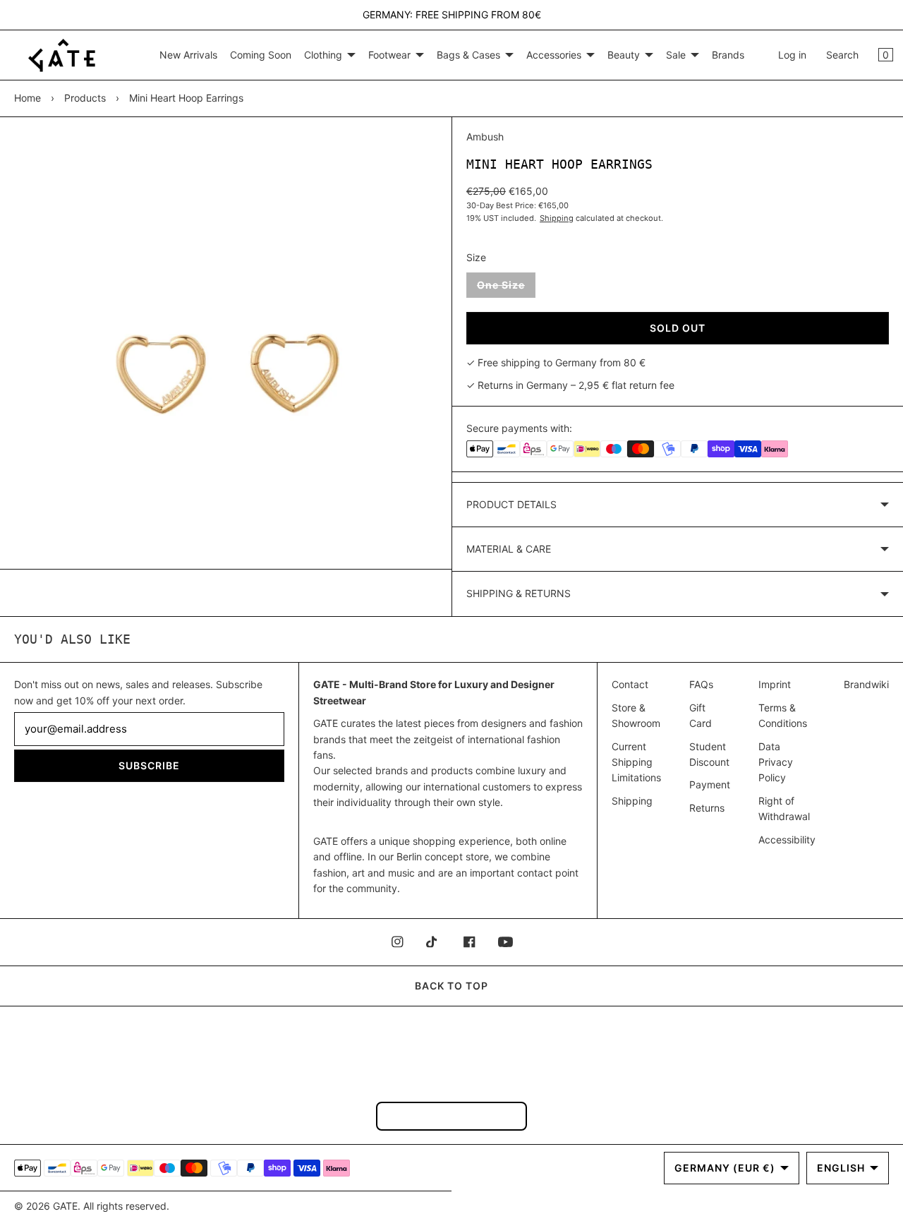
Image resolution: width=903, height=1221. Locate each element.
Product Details (511, 504)
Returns (707, 808)
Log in (792, 55)
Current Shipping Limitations (636, 762)
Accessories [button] (553, 55)
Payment (709, 784)
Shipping (557, 218)
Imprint (774, 684)
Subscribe (149, 765)
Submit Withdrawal (451, 1115)
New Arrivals (188, 55)
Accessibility (787, 840)
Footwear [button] (389, 55)
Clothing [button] (323, 55)
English (841, 1168)
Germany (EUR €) (724, 1168)
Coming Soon (260, 55)
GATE (65, 1206)
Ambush (485, 137)
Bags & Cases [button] (468, 55)
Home (27, 98)
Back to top (451, 986)
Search (842, 55)
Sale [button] (676, 55)
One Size (506, 288)
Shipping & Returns (518, 593)
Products (85, 98)
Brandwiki (866, 684)
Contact (630, 684)
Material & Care (508, 549)
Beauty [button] (623, 55)
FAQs (701, 684)
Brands (728, 55)
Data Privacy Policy (775, 762)
